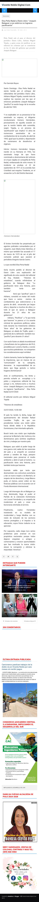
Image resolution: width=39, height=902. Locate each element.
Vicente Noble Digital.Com (16, 5)
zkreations (10, 896)
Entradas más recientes (11, 621)
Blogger (17, 896)
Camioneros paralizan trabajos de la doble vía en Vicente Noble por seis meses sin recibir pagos (17, 666)
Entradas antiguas (29, 621)
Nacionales (6, 16)
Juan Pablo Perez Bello (10, 30)
